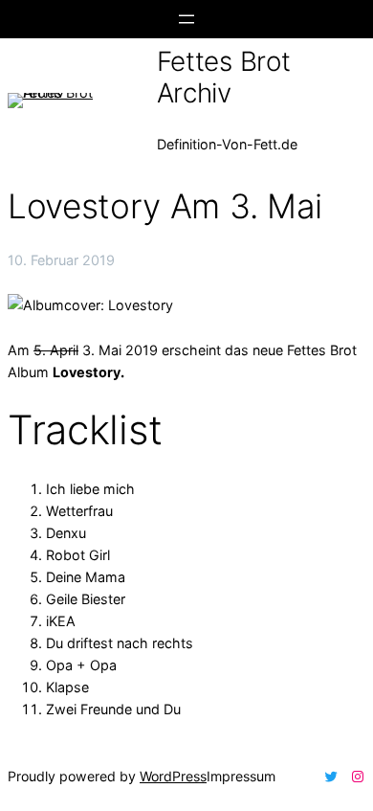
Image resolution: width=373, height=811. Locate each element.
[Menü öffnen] (186, 19)
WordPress (173, 776)
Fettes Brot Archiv (223, 77)
